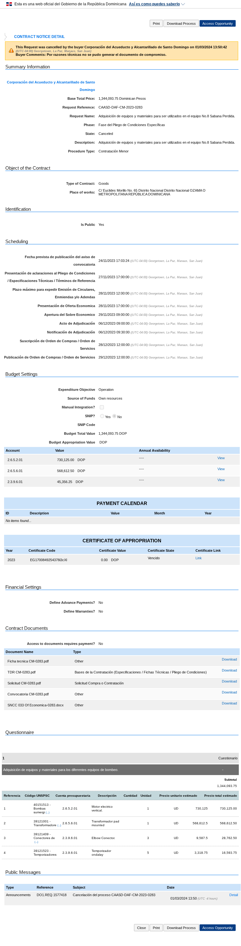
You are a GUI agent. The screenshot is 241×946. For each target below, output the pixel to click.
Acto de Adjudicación (77, 323)
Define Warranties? (79, 611)
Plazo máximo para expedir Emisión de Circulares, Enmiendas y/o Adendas (54, 293)
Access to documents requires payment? (61, 644)
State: (90, 134)
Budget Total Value (79, 433)
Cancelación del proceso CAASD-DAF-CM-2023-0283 (114, 895)
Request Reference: (78, 107)
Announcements (18, 895)
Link (198, 558)
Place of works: (82, 192)
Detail (233, 895)
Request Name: (82, 116)
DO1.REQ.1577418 (52, 895)
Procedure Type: (81, 151)
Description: (85, 142)
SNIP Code (86, 425)
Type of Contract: (80, 183)
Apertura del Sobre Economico (69, 314)
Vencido (154, 558)
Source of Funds (81, 398)
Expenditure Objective (76, 389)
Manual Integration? (78, 407)
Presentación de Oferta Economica (66, 306)
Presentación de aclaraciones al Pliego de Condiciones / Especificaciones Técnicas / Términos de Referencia (50, 277)
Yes (108, 417)
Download (229, 659)
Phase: (89, 125)
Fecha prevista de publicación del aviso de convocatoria (60, 260)
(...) (48, 812)
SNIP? (90, 416)
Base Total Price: (81, 98)
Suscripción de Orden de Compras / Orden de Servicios (57, 344)
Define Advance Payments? (72, 602)
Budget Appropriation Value (72, 442)
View (221, 458)
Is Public (88, 224)
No (119, 417)
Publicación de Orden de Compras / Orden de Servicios (49, 357)
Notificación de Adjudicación (71, 332)
